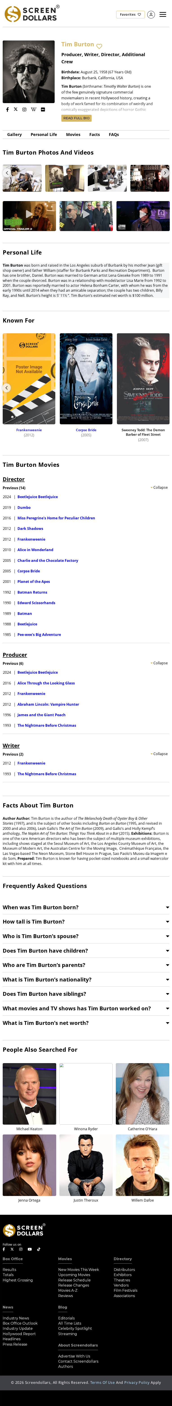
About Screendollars (78, 1345)
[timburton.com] (8, 116)
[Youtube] (30, 1249)
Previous (7, 172)
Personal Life (44, 134)
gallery (14, 134)
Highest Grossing (18, 1280)
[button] (99, 46)
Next (165, 172)
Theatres (122, 1280)
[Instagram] (24, 109)
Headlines (11, 1339)
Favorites (128, 14)
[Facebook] (7, 109)
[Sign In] (151, 15)
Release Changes (73, 1285)
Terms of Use (102, 1382)
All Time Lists (69, 1323)
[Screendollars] (32, 13)
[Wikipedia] (34, 109)
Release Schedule (74, 1280)
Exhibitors (122, 1275)
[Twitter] (15, 109)
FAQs (114, 134)
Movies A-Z (67, 1290)
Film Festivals (125, 1290)
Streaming (67, 1334)
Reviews (65, 1296)
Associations (124, 1296)
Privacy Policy (137, 1382)
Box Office (13, 1259)
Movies (73, 134)
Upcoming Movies (74, 1275)
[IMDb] (43, 109)
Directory (123, 1259)
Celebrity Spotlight (75, 1328)
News (8, 1307)
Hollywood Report (19, 1334)
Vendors (121, 1285)
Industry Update (18, 1328)
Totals (8, 1275)
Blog (62, 1307)
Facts (94, 134)
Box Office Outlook (20, 1323)
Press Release (15, 1344)
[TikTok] (38, 1249)
